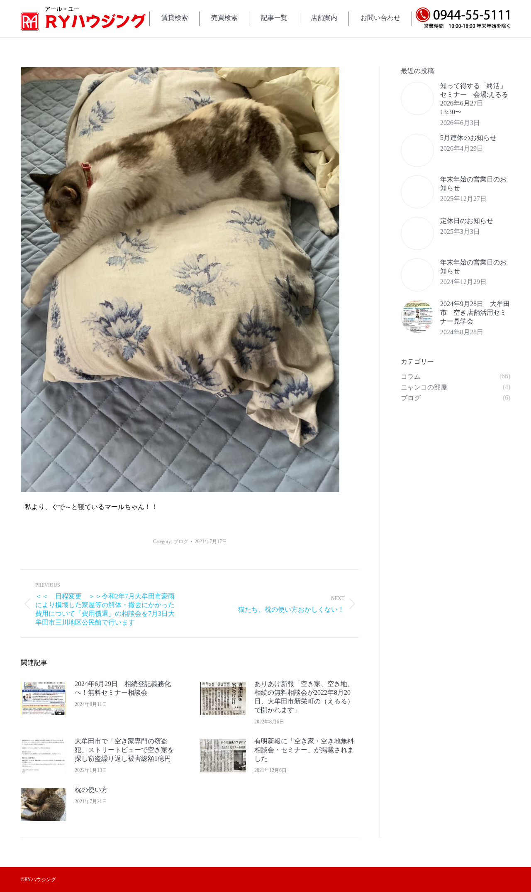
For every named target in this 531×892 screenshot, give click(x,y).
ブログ (180, 541)
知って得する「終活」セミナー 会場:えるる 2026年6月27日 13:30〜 (475, 98)
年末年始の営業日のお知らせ (473, 183)
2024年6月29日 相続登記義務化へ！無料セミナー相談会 (123, 688)
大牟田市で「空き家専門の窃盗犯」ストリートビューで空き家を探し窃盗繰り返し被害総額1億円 (124, 750)
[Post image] (43, 698)
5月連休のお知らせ (468, 137)
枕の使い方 (91, 789)
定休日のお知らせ (466, 220)
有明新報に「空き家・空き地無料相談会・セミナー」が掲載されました (304, 750)
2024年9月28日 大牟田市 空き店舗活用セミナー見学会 (475, 312)
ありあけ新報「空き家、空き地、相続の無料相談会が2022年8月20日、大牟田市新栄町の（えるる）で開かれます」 (304, 696)
